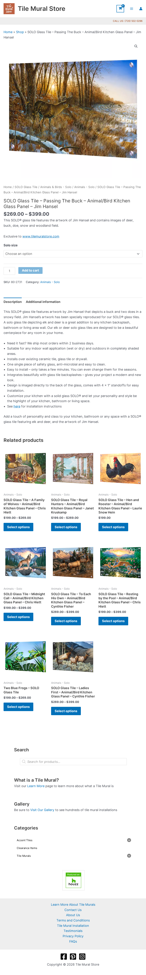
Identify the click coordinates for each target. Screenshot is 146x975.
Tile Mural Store (41, 8)
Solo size (11, 245)
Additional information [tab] (43, 302)
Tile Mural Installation (73, 925)
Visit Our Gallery (42, 810)
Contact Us (73, 910)
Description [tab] (13, 302)
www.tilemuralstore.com (40, 236)
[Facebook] (63, 956)
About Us (73, 915)
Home (8, 32)
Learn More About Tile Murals (73, 904)
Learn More (36, 786)
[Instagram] (82, 956)
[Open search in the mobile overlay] (73, 761)
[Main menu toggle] (132, 9)
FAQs (73, 941)
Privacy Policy (73, 936)
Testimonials (73, 931)
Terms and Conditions (73, 920)
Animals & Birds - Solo (55, 187)
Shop (20, 32)
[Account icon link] (140, 8)
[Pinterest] (73, 956)
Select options (18, 527)
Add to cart (30, 270)
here (17, 406)
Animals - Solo (84, 187)
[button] (136, 46)
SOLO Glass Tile (26, 187)
